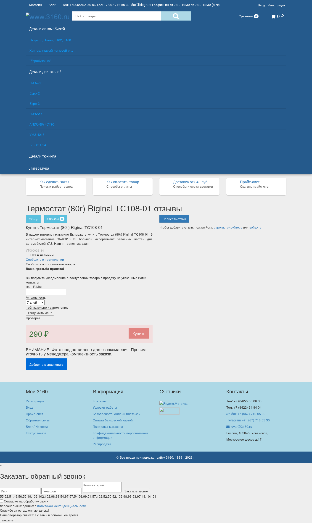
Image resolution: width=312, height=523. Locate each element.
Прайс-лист (34, 413)
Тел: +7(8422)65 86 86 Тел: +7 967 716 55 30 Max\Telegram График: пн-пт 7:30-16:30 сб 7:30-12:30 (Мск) (141, 4)
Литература (39, 168)
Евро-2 (34, 93)
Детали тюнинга (42, 156)
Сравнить (248, 16)
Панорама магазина (108, 426)
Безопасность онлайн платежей (116, 413)
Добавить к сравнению (46, 364)
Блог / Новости (37, 426)
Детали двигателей (45, 71)
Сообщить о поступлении (45, 259)
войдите (255, 227)
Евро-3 (34, 103)
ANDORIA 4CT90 (42, 124)
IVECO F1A (37, 145)
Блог (52, 4)
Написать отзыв (174, 218)
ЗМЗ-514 (35, 114)
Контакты (99, 401)
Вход (261, 5)
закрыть (7, 520)
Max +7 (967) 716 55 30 (247, 413)
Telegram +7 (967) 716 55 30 (248, 420)
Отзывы (55, 218)
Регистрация (276, 5)
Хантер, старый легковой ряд (51, 50)
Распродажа (102, 444)
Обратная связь (38, 420)
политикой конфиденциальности (61, 505)
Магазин (35, 4)
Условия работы (105, 407)
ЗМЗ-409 (35, 83)
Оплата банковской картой (113, 420)
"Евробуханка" (40, 60)
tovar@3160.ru (241, 426)
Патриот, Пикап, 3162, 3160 (50, 40)
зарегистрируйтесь (228, 227)
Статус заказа (36, 433)
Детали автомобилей (47, 28)
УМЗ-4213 (37, 134)
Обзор (33, 219)
